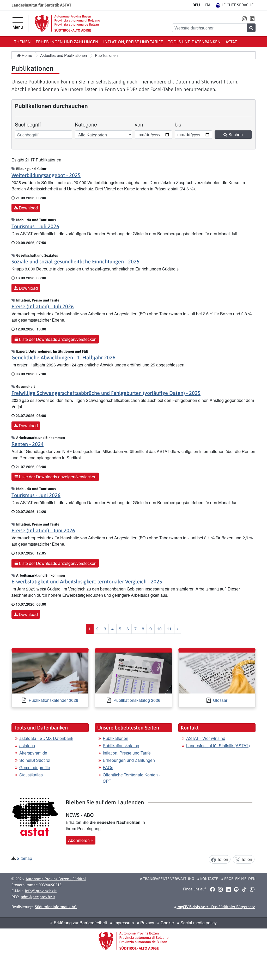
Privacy (146, 923)
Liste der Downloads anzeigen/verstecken (57, 339)
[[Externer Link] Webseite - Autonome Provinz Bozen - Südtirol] (67, 23)
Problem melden (239, 879)
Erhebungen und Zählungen (67, 41)
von (142, 124)
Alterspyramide (33, 753)
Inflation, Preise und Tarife (133, 41)
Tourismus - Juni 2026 (35, 495)
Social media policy (198, 923)
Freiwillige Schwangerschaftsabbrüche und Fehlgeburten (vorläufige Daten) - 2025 (106, 393)
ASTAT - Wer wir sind (205, 738)
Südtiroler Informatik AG (56, 906)
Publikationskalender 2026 (53, 700)
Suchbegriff (28, 124)
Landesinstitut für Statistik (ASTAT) (218, 746)
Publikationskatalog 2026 (136, 700)
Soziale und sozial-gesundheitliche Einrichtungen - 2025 (75, 261)
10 (159, 629)
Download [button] (28, 208)
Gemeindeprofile (34, 767)
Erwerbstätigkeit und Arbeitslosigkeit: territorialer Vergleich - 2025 (86, 581)
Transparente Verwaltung (168, 879)
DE (196, 5)
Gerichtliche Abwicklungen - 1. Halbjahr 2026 (63, 357)
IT (207, 5)
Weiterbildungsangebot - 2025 (46, 175)
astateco (27, 746)
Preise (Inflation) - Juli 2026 (42, 306)
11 (169, 629)
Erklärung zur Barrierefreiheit (80, 923)
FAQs (108, 767)
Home (26, 55)
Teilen (222, 859)
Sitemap (24, 858)
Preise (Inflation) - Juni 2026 (43, 530)
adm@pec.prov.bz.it (38, 897)
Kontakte (208, 879)
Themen (22, 41)
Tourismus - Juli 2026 (35, 226)
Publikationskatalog (121, 746)
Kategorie (86, 124)
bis (182, 124)
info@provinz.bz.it (41, 891)
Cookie (167, 923)
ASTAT (231, 41)
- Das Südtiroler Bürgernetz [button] (216, 906)
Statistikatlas (31, 775)
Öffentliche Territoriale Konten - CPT (131, 778)
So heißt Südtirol (34, 760)
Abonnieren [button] (79, 840)
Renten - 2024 (27, 444)
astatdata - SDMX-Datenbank (46, 738)
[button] (244, 18)
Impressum (123, 923)
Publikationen (115, 738)
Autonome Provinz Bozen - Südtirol (56, 879)
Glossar (220, 700)
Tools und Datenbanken (194, 41)
